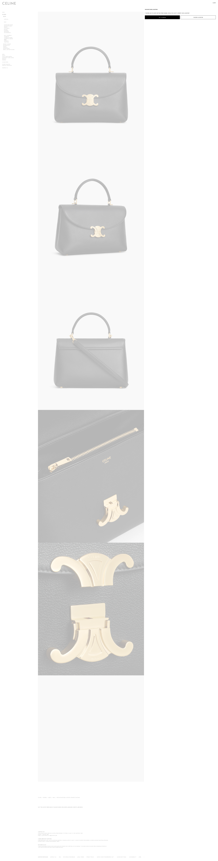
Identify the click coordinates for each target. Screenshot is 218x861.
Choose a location (198, 17)
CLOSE (214, 2)
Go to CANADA (162, 17)
